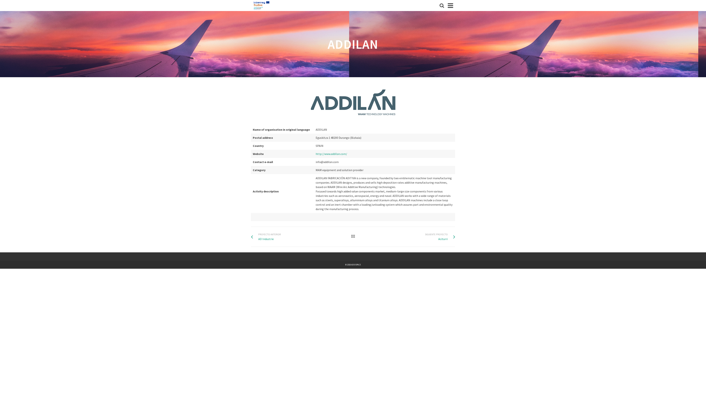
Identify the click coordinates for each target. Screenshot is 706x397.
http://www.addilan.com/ (331, 154)
